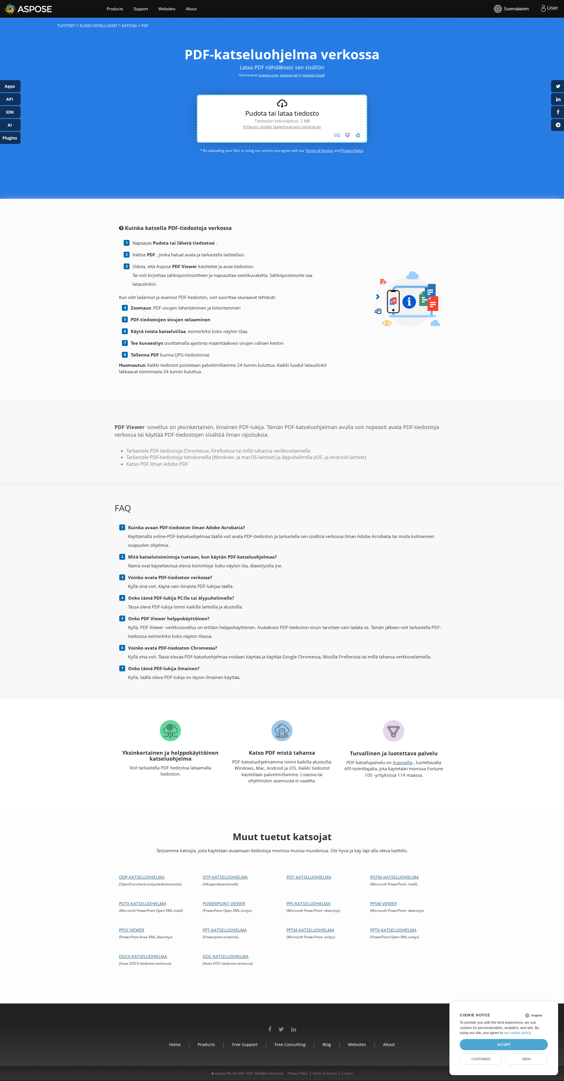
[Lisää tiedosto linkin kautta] (337, 135)
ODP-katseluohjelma (141, 877)
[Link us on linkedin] (293, 1026)
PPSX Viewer (131, 930)
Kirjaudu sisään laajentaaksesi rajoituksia (282, 126)
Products (115, 8)
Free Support (245, 1044)
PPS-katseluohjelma (308, 903)
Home (175, 1044)
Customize (481, 1059)
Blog (327, 1044)
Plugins (9, 138)
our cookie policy (517, 1033)
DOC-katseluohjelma (226, 956)
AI (10, 125)
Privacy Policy (352, 150)
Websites (166, 8)
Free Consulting (290, 1044)
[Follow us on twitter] (281, 1026)
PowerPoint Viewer (224, 903)
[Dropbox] (347, 135)
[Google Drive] (358, 135)
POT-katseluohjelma (308, 877)
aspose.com (268, 75)
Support (140, 8)
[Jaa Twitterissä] (557, 86)
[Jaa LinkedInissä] (557, 99)
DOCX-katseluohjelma (143, 956)
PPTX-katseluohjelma (393, 930)
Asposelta (402, 762)
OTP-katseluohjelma (225, 877)
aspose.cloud (313, 75)
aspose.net (289, 75)
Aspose (11, 8)
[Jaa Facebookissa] (557, 112)
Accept (504, 1044)
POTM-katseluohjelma (394, 877)
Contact (347, 1073)
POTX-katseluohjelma (142, 903)
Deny (526, 1059)
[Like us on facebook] (269, 1026)
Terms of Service (319, 150)
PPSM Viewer (383, 903)
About (191, 8)
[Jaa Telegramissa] (557, 125)
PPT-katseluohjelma (225, 930)
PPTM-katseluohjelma (310, 930)
